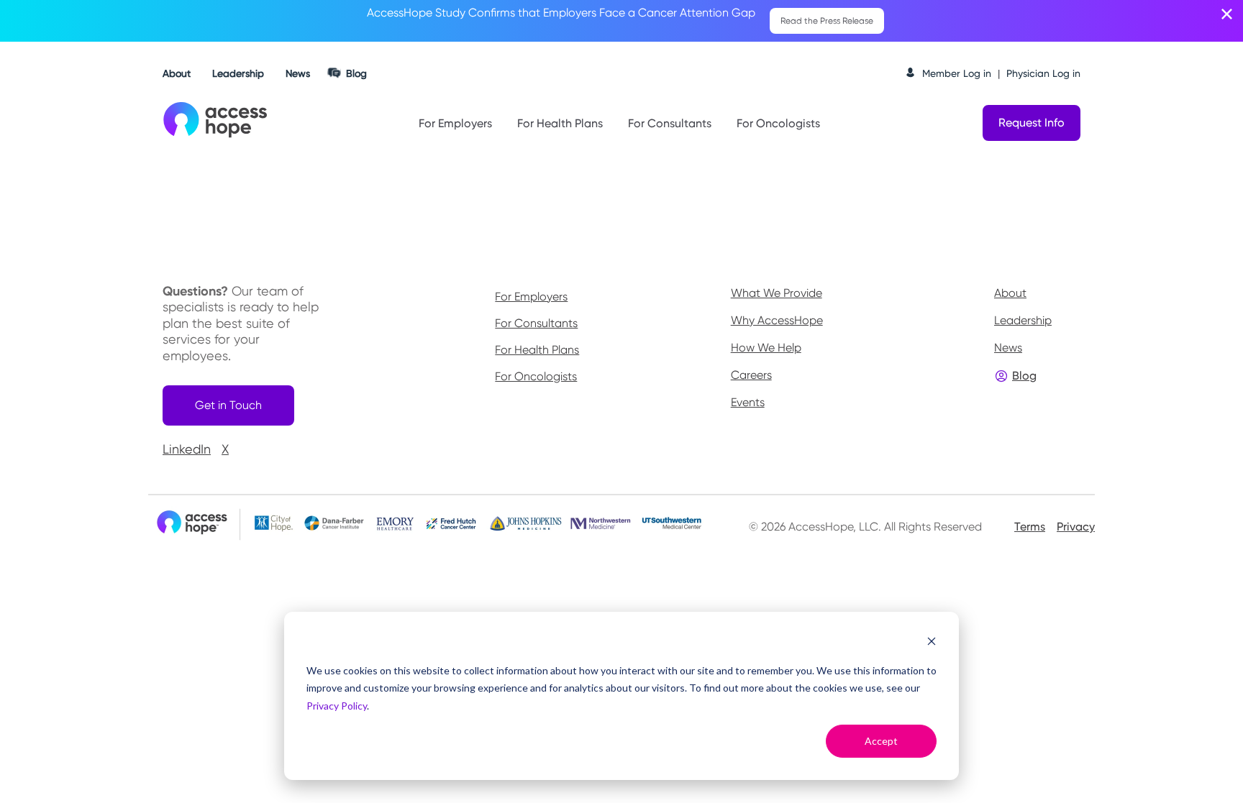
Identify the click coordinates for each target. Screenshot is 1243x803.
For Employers (455, 123)
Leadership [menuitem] (1023, 320)
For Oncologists (778, 123)
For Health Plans (560, 123)
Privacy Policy (336, 705)
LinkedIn (187, 448)
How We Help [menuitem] (766, 347)
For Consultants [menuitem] (536, 323)
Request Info (1031, 122)
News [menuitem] (1008, 347)
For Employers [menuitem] (531, 297)
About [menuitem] (1010, 293)
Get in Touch (228, 405)
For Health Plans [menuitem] (537, 350)
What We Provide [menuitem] (776, 293)
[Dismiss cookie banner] (931, 643)
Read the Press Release (826, 21)
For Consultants (669, 123)
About (177, 73)
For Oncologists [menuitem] (536, 376)
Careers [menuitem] (751, 375)
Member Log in (956, 73)
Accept (881, 741)
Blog (356, 73)
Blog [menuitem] (1024, 375)
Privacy (1076, 526)
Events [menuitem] (748, 402)
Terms (1029, 526)
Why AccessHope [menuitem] (777, 320)
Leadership (238, 73)
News (298, 73)
